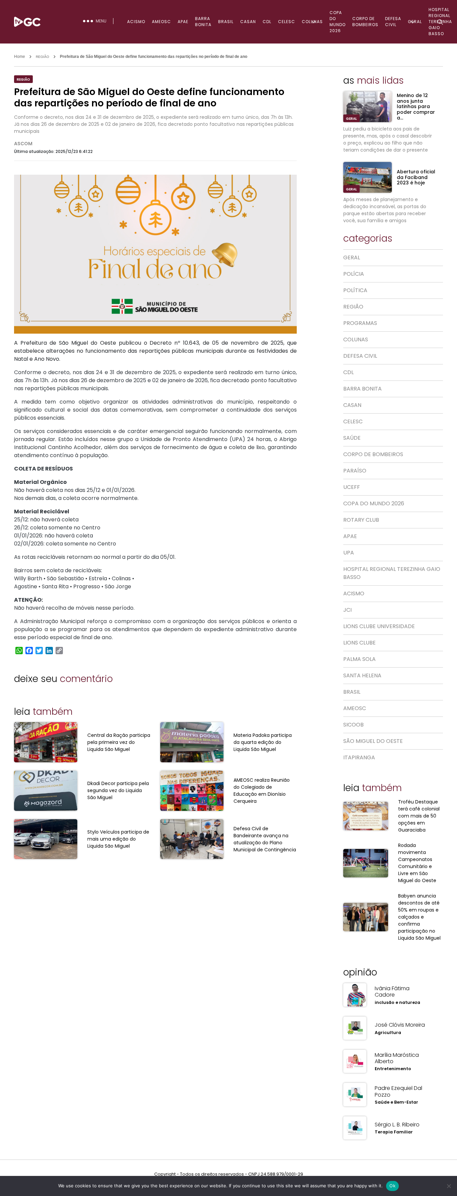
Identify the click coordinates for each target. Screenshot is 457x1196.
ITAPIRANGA (359, 757)
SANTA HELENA (362, 675)
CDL (267, 21)
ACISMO (136, 21)
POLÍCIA (353, 274)
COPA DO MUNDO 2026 (338, 21)
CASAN (248, 21)
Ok (392, 1185)
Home (19, 56)
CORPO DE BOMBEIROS (365, 21)
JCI (347, 610)
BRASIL (226, 21)
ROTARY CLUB (361, 520)
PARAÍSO (354, 471)
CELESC (286, 21)
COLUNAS (312, 21)
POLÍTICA (355, 290)
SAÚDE (352, 438)
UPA (348, 553)
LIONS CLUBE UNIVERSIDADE (379, 626)
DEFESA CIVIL (393, 21)
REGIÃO (42, 57)
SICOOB (353, 725)
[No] (448, 1186)
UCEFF (351, 487)
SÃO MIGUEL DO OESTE (373, 741)
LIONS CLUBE (359, 643)
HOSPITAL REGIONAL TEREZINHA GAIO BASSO (391, 573)
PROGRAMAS (360, 323)
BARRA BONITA (203, 21)
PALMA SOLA (359, 659)
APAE (183, 21)
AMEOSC (161, 21)
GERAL (351, 118)
